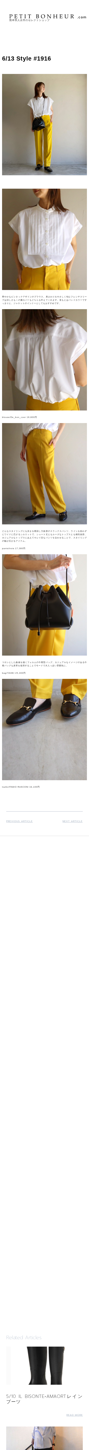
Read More (74, 1415)
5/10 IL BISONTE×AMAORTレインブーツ (44, 1399)
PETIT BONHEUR (48, 16)
